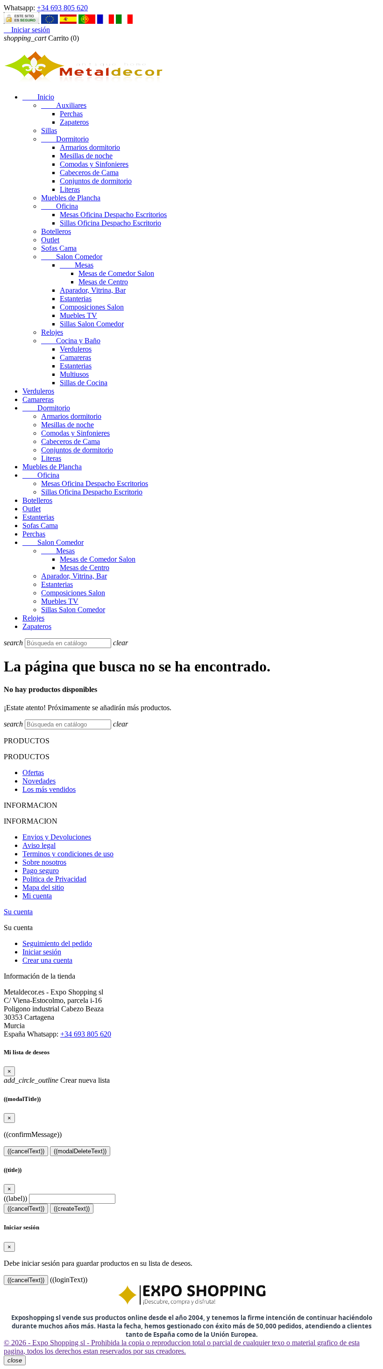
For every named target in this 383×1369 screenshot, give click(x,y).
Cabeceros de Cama (89, 172)
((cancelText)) (25, 1151)
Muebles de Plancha (70, 198)
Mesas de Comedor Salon (116, 273)
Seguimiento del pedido (57, 943)
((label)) (15, 1198)
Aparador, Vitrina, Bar (93, 290)
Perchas (71, 114)
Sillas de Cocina (83, 383)
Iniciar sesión (41, 952)
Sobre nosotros (44, 862)
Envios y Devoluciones (56, 837)
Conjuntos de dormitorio (96, 181)
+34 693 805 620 (62, 8)
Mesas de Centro (103, 282)
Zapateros (74, 122)
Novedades (39, 781)
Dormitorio (65, 139)
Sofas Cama (59, 248)
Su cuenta (18, 912)
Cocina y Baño (70, 341)
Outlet (50, 240)
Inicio (38, 97)
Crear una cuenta (47, 960)
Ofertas (33, 772)
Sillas (49, 130)
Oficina (59, 206)
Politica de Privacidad (54, 879)
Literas (70, 189)
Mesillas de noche (86, 156)
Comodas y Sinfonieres (94, 164)
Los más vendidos (49, 789)
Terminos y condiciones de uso (67, 854)
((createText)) (72, 1208)
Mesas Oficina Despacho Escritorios (113, 215)
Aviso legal (39, 845)
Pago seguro (40, 871)
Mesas (76, 265)
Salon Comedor (71, 257)
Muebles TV (78, 315)
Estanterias (76, 299)
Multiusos (74, 374)
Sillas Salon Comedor (92, 324)
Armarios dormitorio (90, 147)
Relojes (52, 332)
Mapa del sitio (43, 887)
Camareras (75, 357)
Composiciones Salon (92, 307)
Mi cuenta (37, 896)
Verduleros (76, 349)
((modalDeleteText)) (80, 1151)
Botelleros (56, 231)
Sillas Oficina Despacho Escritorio (110, 223)
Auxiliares (63, 105)
